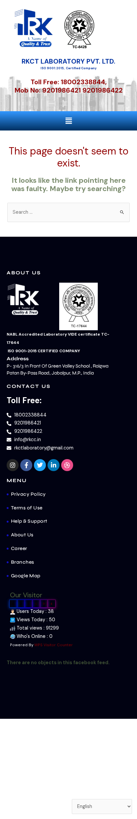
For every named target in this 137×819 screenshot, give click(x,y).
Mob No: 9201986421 (48, 90)
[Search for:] (68, 212)
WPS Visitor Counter (53, 645)
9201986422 (102, 90)
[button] (68, 121)
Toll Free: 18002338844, (69, 82)
